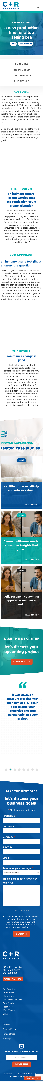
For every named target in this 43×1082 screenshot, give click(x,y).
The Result (21, 81)
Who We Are (9, 1010)
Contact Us (13, 979)
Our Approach (22, 75)
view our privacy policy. (17, 927)
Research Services (13, 999)
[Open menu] (38, 7)
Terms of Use (9, 1033)
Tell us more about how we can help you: (20, 880)
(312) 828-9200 (10, 973)
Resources (8, 1006)
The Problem (21, 69)
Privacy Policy (9, 1029)
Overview (21, 64)
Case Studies (9, 1003)
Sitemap (7, 1038)
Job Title (8, 847)
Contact (6, 1013)
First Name (9, 816)
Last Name (9, 826)
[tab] (6, 769)
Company (9, 837)
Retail (13, 43)
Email (6, 858)
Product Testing (25, 43)
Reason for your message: (18, 868)
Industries (9, 996)
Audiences (9, 992)
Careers (6, 1024)
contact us (21, 661)
